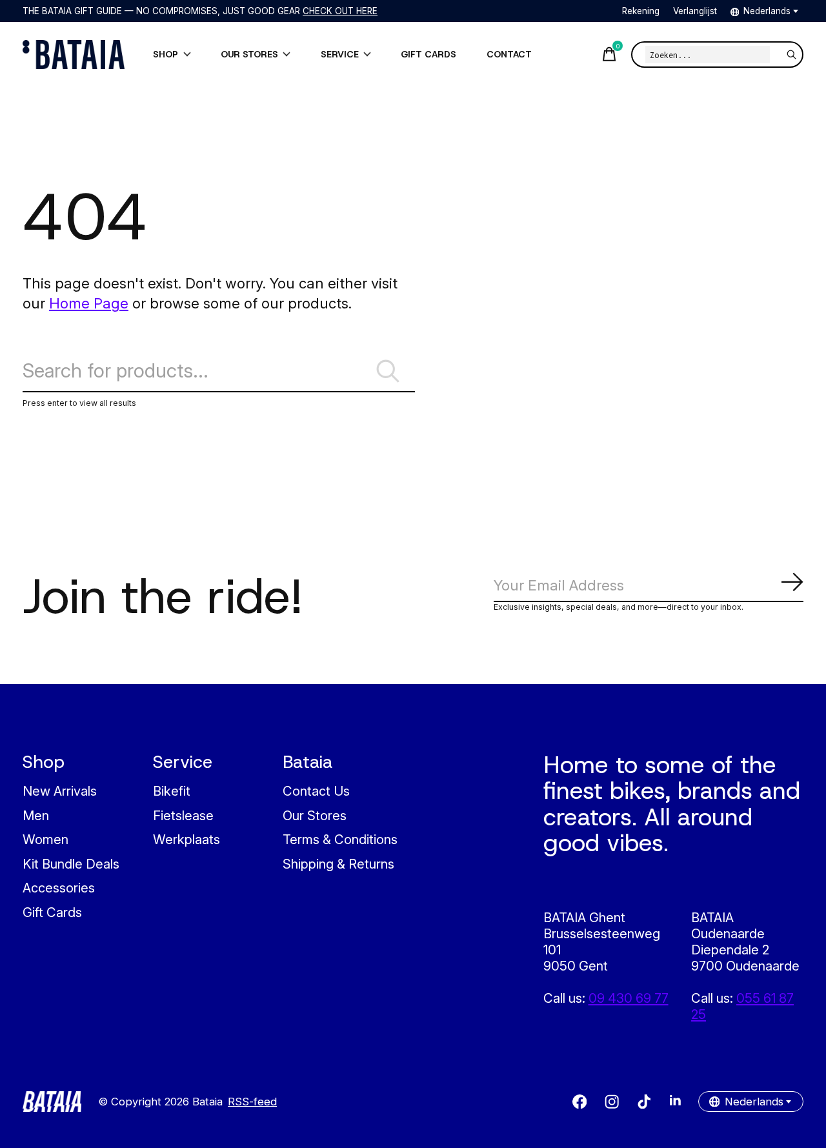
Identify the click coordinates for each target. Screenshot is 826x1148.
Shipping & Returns (338, 864)
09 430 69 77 (629, 998)
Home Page (88, 303)
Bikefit (171, 791)
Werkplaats (186, 839)
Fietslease (183, 815)
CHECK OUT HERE (340, 11)
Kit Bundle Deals (71, 864)
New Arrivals (60, 791)
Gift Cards (52, 912)
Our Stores (315, 815)
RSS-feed (252, 1101)
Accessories (59, 888)
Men (36, 815)
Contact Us (316, 791)
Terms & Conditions (340, 839)
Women (45, 839)
